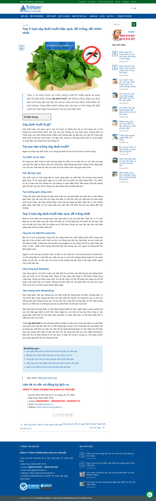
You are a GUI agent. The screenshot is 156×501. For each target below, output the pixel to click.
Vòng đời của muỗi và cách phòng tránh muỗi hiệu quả (50, 359)
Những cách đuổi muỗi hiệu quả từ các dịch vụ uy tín (49, 355)
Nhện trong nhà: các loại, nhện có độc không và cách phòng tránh (127, 124)
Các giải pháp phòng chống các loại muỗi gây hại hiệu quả (51, 351)
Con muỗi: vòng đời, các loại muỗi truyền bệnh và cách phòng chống (127, 83)
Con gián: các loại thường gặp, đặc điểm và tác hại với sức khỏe (127, 111)
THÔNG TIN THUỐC (124, 16)
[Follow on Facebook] (132, 9)
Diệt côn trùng (36, 16)
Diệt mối (24, 16)
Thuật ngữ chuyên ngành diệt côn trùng (127, 137)
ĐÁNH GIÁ (94, 16)
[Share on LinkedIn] (71, 415)
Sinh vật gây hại (79, 16)
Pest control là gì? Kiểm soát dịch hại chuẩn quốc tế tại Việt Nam (127, 69)
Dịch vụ (110, 16)
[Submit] (134, 24)
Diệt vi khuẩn (64, 16)
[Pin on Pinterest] (67, 415)
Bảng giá (126, 2)
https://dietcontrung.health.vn (49, 407)
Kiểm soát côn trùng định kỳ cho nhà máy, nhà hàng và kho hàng (127, 55)
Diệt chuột (51, 16)
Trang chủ (82, 2)
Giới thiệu (91, 2)
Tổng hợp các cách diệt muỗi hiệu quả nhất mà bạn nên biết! (52, 363)
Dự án (102, 16)
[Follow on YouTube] (135, 9)
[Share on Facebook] (54, 415)
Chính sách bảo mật (106, 2)
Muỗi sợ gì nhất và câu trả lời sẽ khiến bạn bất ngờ (48, 367)
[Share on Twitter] (58, 415)
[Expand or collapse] (48, 117)
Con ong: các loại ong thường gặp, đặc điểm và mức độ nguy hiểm (126, 97)
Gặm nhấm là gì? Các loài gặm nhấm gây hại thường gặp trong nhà (127, 176)
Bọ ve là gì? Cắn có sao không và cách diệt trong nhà (127, 149)
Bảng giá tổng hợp (47, 378)
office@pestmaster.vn (43, 404)
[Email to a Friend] (63, 415)
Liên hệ (133, 2)
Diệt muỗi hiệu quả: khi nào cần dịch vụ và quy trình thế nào (127, 162)
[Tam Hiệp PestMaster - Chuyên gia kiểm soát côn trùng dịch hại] (31, 8)
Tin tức (117, 2)
